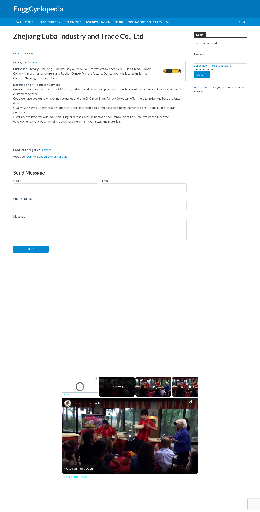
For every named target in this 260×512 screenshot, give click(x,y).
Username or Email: (205, 43)
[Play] (64, 394)
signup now (200, 65)
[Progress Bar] (80, 392)
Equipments (73, 22)
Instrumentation (98, 22)
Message (19, 216)
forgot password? (221, 65)
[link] (67, 403)
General (33, 62)
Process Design (50, 22)
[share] (191, 401)
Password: (200, 54)
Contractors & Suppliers (144, 22)
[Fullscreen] (96, 394)
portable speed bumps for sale (47, 157)
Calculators (24, 22)
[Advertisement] (54, 47)
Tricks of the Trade (87, 403)
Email (105, 181)
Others (46, 150)
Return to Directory (23, 53)
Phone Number (23, 199)
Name (17, 181)
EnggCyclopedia (38, 9)
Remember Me (205, 69)
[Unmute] (68, 394)
